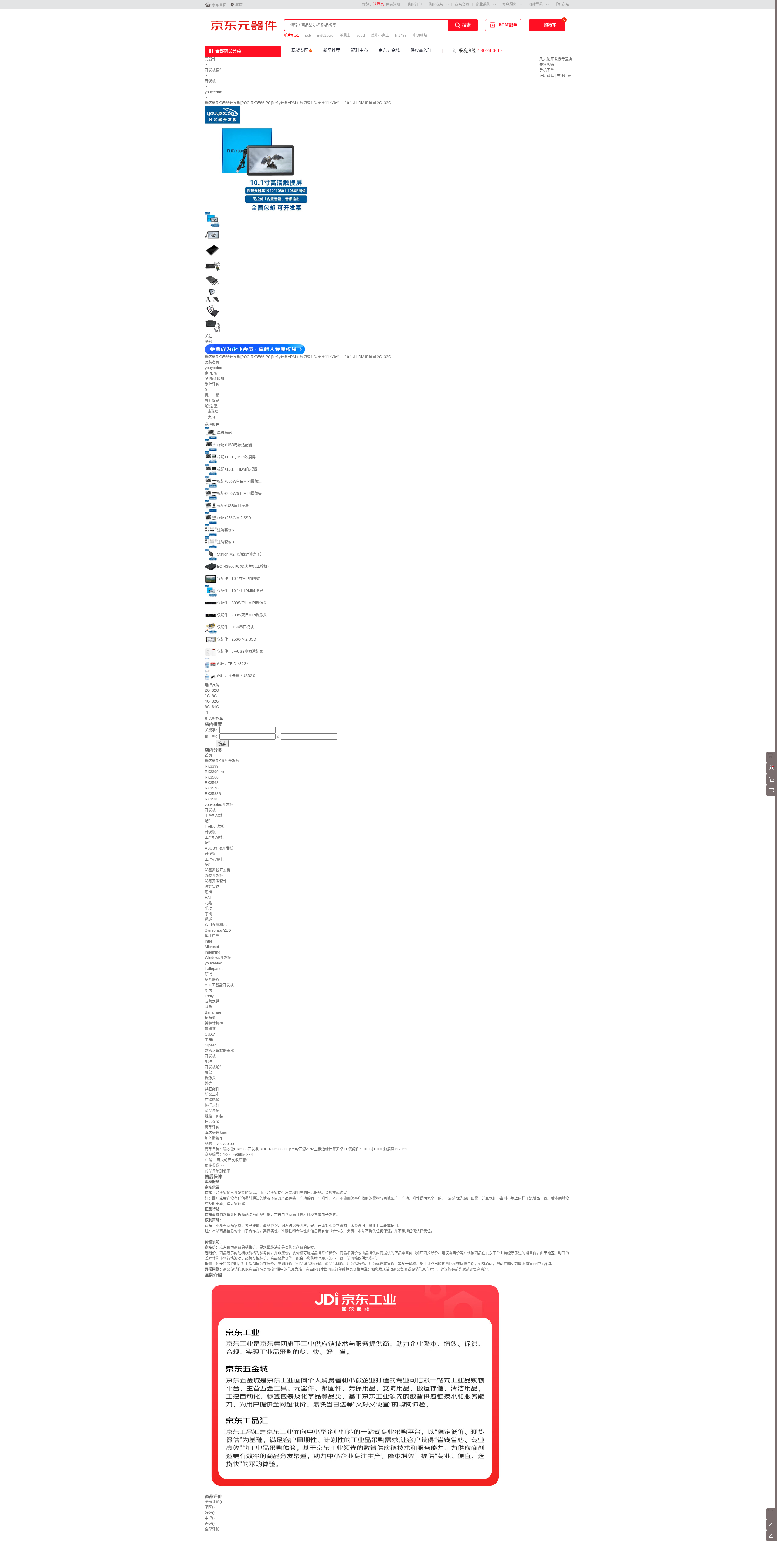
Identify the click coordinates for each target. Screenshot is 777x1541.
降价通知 (216, 379)
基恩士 (345, 35)
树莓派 (210, 1018)
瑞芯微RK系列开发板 (222, 761)
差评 (210, 1524)
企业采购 (483, 4)
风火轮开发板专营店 (555, 59)
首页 (208, 755)
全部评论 (213, 1502)
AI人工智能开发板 (219, 985)
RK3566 (212, 777)
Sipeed (211, 1045)
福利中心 (359, 50)
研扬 (208, 974)
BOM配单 (508, 25)
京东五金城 (389, 50)
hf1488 (401, 35)
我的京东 (435, 4)
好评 (210, 1513)
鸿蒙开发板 (214, 876)
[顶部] (771, 1529)
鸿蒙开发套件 (216, 881)
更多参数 (214, 1165)
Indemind (212, 952)
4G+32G (212, 701)
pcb (308, 35)
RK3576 (212, 788)
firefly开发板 (215, 826)
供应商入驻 (421, 50)
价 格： (212, 737)
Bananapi (213, 1012)
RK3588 (212, 799)
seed (361, 35)
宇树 (208, 914)
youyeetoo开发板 (219, 805)
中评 (210, 1518)
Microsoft (212, 947)
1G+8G (211, 696)
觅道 (208, 919)
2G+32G (212, 690)
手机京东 (562, 4)
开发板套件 (214, 70)
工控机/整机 (214, 815)
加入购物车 (214, 719)
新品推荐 (331, 50)
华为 (208, 990)
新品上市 (212, 1094)
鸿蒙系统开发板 (217, 870)
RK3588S (213, 794)
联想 (208, 1007)
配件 (208, 821)
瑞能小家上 (380, 35)
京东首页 (219, 5)
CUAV (210, 1034)
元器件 (210, 59)
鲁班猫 (210, 1029)
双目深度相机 (216, 925)
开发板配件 (214, 1067)
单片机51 (291, 35)
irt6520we (325, 35)
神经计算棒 (214, 1023)
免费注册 (393, 4)
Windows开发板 (218, 958)
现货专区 (299, 50)
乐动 (208, 908)
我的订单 (414, 4)
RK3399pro (214, 772)
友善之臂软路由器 (219, 1051)
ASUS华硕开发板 (219, 848)
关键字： (212, 730)
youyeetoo (213, 92)
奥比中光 (212, 936)
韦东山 (210, 1040)
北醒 (208, 903)
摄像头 (210, 1078)
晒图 (210, 1507)
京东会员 (462, 4)
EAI (208, 897)
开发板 (210, 81)
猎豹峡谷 (212, 980)
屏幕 (208, 1072)
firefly (209, 996)
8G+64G (212, 707)
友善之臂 (212, 1001)
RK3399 (212, 766)
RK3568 (212, 783)
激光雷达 (212, 887)
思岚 (208, 892)
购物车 (550, 25)
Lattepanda (214, 969)
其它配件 (212, 1089)
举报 (208, 342)
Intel (208, 941)
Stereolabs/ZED (218, 930)
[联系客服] (771, 761)
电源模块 (420, 35)
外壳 (208, 1083)
